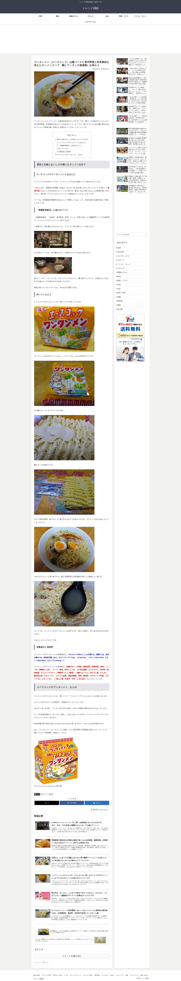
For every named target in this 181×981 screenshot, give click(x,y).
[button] (146, 234)
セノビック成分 (87, 975)
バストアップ (119, 975)
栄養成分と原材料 (65, 151)
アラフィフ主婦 (46, 975)
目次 (69, 135)
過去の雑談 (36, 975)
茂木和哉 (97, 975)
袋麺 (52, 794)
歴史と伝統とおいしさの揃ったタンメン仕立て (72, 139)
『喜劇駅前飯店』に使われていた (70, 145)
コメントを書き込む (72, 956)
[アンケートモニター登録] (130, 349)
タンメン (45, 794)
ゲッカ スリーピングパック (72, 975)
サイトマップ (134, 975)
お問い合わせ (144, 975)
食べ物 (38, 794)
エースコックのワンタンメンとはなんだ (72, 142)
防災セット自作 (57, 975)
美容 (126, 975)
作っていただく (64, 148)
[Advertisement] (90, 40)
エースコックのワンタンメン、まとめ (69, 154)
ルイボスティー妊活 (108, 975)
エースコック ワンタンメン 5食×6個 (48, 786)
